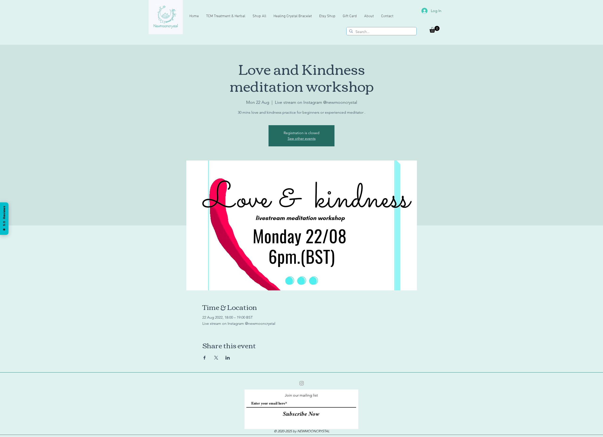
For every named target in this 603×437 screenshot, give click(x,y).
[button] (434, 29)
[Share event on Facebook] (204, 358)
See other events (302, 138)
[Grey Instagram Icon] (302, 383)
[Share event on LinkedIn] (227, 358)
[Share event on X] (216, 358)
